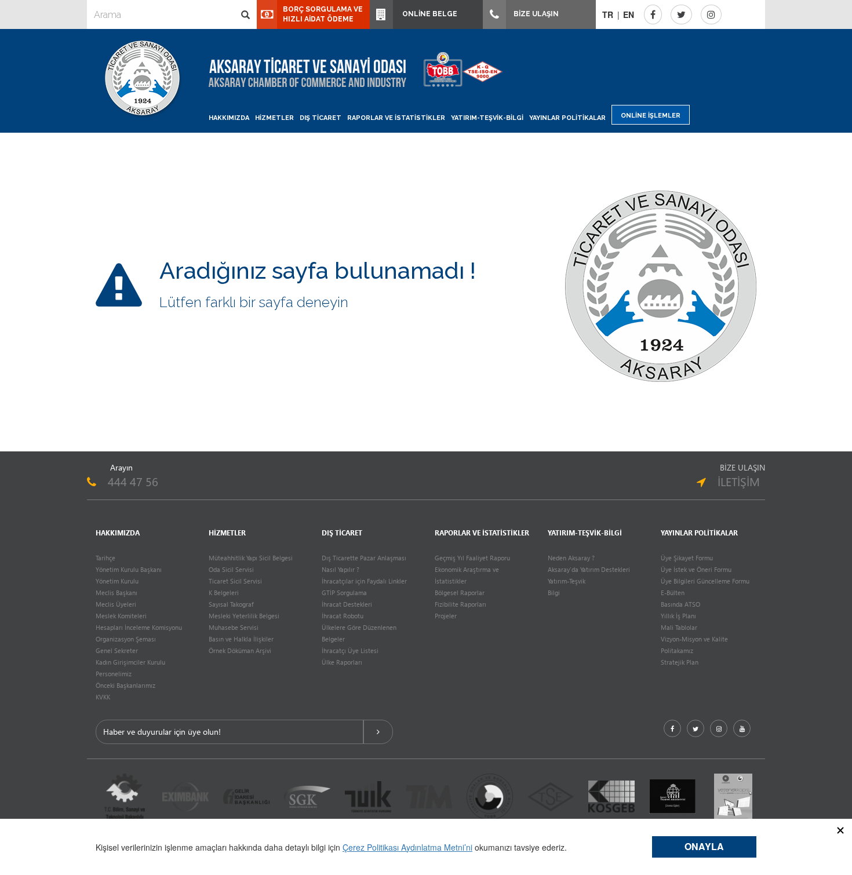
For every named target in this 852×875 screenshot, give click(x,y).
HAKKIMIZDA (229, 118)
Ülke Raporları (342, 662)
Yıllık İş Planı (678, 615)
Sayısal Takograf (231, 604)
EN (628, 14)
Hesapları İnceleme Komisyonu (139, 627)
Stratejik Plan (679, 662)
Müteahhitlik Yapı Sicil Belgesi (251, 558)
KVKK (103, 697)
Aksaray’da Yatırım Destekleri (589, 569)
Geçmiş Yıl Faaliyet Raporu (472, 558)
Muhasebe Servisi (233, 627)
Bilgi (554, 592)
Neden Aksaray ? (571, 558)
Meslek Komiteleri (121, 615)
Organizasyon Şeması (126, 639)
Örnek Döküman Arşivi (240, 650)
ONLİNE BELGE (428, 14)
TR (607, 14)
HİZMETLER (274, 118)
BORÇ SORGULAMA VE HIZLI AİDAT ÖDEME (323, 14)
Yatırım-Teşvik (566, 581)
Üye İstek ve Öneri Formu (696, 569)
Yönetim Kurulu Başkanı (129, 569)
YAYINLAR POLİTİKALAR (567, 118)
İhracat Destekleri (347, 604)
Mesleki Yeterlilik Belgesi (244, 615)
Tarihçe (105, 558)
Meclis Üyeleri (116, 604)
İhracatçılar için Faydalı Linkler (364, 581)
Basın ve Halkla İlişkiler (241, 639)
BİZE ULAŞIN (535, 14)
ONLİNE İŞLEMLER (650, 115)
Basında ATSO (680, 604)
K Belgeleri (224, 592)
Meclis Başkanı (116, 592)
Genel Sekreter (117, 650)
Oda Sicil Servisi (231, 569)
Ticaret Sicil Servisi (235, 581)
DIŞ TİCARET (320, 118)
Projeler (446, 615)
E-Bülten (672, 592)
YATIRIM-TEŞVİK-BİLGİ (487, 118)
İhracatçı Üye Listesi (350, 650)
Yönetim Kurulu (117, 581)
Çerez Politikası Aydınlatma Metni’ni (407, 847)
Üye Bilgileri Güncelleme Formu (705, 581)
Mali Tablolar (679, 627)
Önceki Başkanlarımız (125, 685)
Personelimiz (114, 673)
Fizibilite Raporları (460, 604)
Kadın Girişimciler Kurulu (130, 662)
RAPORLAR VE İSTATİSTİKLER (396, 118)
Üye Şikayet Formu (687, 558)
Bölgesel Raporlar (460, 592)
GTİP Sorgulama (344, 592)
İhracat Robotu (342, 615)
